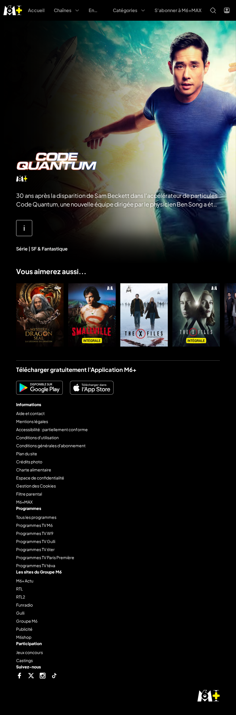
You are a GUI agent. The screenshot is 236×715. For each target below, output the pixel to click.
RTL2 (20, 596)
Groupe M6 (26, 621)
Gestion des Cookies (36, 485)
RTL (19, 588)
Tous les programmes (36, 517)
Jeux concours (29, 652)
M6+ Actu (24, 580)
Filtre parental (29, 493)
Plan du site (26, 453)
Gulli (20, 612)
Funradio (24, 604)
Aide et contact (30, 413)
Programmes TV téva (35, 565)
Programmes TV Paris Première (45, 557)
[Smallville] (92, 315)
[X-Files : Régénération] (144, 315)
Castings (24, 660)
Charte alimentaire (33, 469)
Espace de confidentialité (40, 477)
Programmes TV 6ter (35, 549)
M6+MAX (24, 501)
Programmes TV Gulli (35, 541)
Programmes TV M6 (34, 525)
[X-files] (196, 315)
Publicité (24, 629)
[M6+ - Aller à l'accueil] (12, 10)
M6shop (23, 637)
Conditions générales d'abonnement (50, 445)
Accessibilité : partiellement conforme (52, 429)
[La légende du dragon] (40, 315)
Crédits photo (29, 461)
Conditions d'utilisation (37, 437)
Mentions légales (32, 421)
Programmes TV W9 (34, 533)
